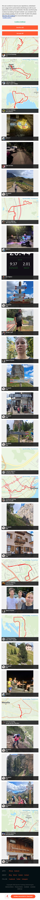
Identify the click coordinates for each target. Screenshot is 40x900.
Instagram (25, 879)
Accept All (20, 33)
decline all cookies (9, 16)
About (15, 875)
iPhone (11, 871)
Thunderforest (34, 59)
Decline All (20, 27)
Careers (20, 875)
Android (16, 871)
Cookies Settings (19, 22)
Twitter (18, 879)
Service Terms (9, 886)
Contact (26, 875)
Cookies (26, 886)
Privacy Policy (19, 886)
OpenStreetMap (26, 59)
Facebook (12, 879)
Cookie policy (7, 18)
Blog (10, 875)
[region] (20, 18)
